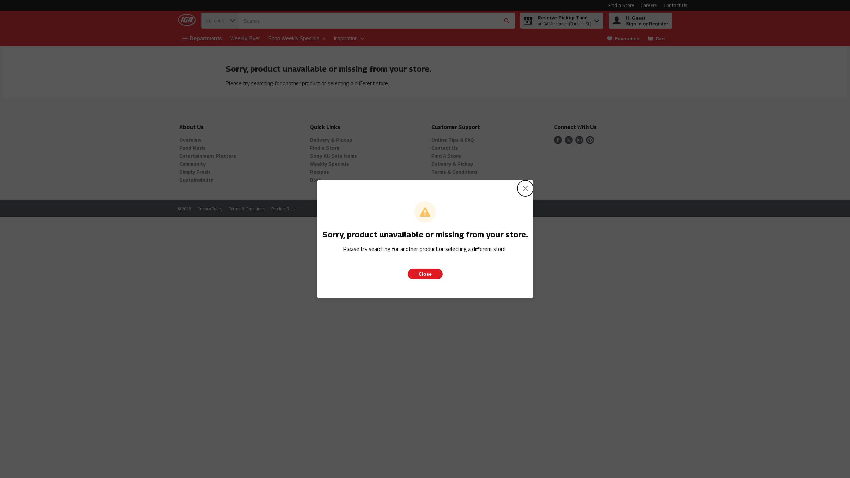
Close (425, 274)
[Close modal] (525, 188)
